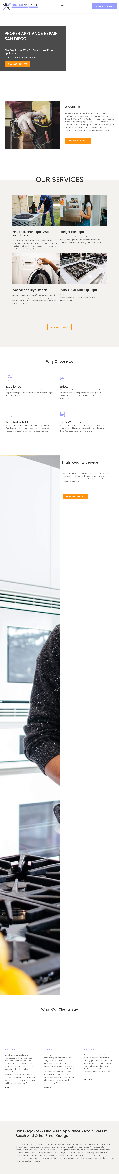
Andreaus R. (89, 1079)
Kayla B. (47, 1088)
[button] (104, 6)
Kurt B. (8, 1088)
